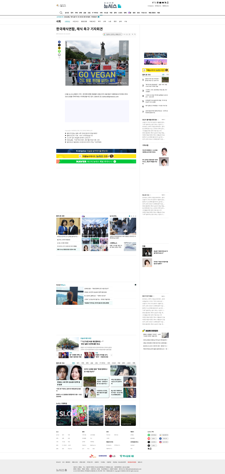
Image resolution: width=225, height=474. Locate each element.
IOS (131, 448)
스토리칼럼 (92, 435)
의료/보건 (92, 21)
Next (111, 355)
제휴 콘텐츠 (152, 13)
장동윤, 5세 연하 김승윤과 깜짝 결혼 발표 (95, 292)
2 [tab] (131, 216)
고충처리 (96, 462)
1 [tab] (129, 216)
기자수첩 (145, 145)
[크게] (135, 34)
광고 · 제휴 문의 (66, 462)
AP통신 (132, 435)
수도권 (106, 13)
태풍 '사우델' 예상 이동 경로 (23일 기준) (116, 246)
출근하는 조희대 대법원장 (63, 240)
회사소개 (58, 462)
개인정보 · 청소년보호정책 (119, 462)
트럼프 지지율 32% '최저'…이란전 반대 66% (101, 357)
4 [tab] (135, 216)
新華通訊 (133, 438)
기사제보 (103, 462)
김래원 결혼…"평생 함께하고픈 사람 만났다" (96, 289)
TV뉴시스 (144, 13)
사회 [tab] (163, 74)
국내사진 (108, 435)
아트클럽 (84, 438)
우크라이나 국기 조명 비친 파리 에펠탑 (67, 246)
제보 (158, 13)
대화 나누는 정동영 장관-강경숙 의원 (66, 249)
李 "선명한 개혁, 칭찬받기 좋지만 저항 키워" (76, 357)
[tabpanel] (123, 229)
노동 (110, 21)
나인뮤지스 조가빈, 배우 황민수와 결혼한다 (102, 393)
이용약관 (109, 462)
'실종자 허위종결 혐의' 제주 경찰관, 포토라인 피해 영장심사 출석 (123, 237)
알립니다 (140, 462)
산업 (89, 13)
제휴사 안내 (75, 462)
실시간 (67, 13)
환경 (115, 21)
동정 (94, 448)
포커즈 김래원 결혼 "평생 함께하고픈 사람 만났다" (95, 370)
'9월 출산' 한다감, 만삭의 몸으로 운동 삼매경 (96, 303)
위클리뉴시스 (165, 6)
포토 (138, 13)
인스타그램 (165, 442)
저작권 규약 (90, 462)
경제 (80, 13)
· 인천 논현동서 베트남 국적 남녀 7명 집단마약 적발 (155, 340)
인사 (83, 448)
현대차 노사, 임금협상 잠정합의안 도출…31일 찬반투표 (69, 395)
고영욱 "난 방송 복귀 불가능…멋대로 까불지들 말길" (98, 299)
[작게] (132, 34)
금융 (84, 13)
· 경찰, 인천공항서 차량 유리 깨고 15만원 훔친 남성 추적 (155, 343)
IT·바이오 (95, 13)
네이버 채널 (153, 435)
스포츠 (120, 13)
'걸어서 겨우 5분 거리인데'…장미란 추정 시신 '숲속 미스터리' (102, 382)
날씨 (120, 21)
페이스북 (165, 438)
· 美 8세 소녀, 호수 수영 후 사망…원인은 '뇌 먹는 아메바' (155, 346)
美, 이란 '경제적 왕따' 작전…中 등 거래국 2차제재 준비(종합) (117, 393)
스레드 (153, 445)
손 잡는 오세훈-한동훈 (62, 243)
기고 (91, 438)
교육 (104, 21)
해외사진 (116, 435)
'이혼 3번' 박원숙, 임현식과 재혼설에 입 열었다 (68, 390)
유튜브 (153, 438)
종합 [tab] (167, 74)
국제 (76, 13)
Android (132, 445)
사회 (101, 13)
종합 (73, 363)
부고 (88, 448)
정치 (72, 13)
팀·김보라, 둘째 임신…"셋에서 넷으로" (95, 296)
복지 (99, 21)
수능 (125, 21)
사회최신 (67, 21)
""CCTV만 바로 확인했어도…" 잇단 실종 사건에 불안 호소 (92, 342)
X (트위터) (153, 442)
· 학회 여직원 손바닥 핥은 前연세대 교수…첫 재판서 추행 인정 (155, 349)
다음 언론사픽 (165, 435)
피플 (143, 246)
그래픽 (107, 438)
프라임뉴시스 (158, 6)
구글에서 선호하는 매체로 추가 (113, 34)
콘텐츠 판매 (82, 462)
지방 (111, 13)
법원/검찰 (84, 21)
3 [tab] (133, 216)
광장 (134, 13)
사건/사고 (75, 21)
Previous (57, 355)
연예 (125, 13)
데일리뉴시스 (93, 445)
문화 (115, 13)
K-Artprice (151, 6)
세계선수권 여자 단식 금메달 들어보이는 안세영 (68, 236)
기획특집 (92, 441)
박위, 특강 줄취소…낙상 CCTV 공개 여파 (116, 382)
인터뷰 (83, 441)
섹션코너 (84, 445)
